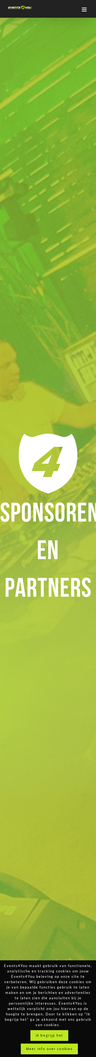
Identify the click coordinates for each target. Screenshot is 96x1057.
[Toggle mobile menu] (85, 9)
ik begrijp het (49, 1035)
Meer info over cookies (49, 1049)
